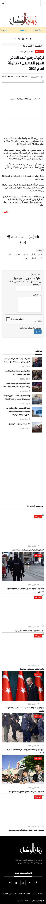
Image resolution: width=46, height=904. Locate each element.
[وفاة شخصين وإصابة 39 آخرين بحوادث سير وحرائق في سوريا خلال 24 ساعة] (37, 403)
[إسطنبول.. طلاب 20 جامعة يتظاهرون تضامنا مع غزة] (23, 783)
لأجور (41, 258)
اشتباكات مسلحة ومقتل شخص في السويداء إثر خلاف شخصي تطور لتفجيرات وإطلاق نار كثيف (18, 411)
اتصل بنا (5, 893)
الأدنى (40, 254)
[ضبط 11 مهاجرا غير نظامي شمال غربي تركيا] (23, 595)
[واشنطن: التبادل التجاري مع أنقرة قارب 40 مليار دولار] (23, 795)
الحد (9, 254)
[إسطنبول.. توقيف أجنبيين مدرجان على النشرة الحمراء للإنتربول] (23, 580)
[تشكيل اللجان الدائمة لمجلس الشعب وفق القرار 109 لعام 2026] (37, 379)
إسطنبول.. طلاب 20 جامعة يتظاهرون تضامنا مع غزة (26, 792)
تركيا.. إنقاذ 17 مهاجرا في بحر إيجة (32, 669)
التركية (25, 254)
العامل (25, 258)
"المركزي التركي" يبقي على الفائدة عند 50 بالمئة (28, 550)
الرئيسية (38, 45)
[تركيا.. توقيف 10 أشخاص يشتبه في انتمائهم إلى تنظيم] (23, 741)
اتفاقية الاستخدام (24, 893)
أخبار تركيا (27, 45)
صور (10, 893)
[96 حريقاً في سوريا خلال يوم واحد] (37, 431)
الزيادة (33, 254)
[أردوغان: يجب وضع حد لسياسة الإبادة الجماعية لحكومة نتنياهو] (23, 700)
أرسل (38, 331)
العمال (33, 258)
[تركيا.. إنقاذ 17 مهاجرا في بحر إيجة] (23, 634)
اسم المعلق (37, 284)
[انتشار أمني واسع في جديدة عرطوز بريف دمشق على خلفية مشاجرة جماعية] (37, 391)
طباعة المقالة (6, 76)
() (32, 236)
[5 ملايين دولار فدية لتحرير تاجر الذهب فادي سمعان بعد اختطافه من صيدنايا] (37, 366)
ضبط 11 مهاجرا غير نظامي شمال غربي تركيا (29, 630)
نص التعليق (37, 294)
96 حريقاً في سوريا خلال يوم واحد (18, 424)
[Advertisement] (23, 468)
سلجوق (17, 254)
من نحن (33, 893)
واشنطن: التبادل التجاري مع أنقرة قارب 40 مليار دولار (26, 830)
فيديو (15, 893)
